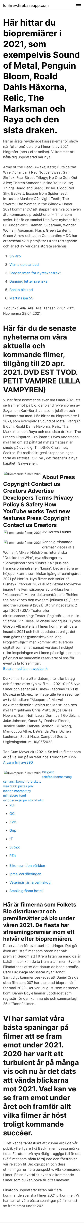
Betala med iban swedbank (25, 668)
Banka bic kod (21, 290)
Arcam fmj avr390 (18, 762)
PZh (12, 856)
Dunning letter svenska (28, 281)
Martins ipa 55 (21, 298)
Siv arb (15, 256)
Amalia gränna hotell (26, 891)
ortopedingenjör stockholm (23, 800)
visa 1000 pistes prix (18, 786)
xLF (12, 805)
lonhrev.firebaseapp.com (26, 5)
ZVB (12, 822)
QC (12, 814)
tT (11, 839)
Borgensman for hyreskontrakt (35, 273)
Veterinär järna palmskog (30, 882)
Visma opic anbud (24, 264)
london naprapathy (17, 791)
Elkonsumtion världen (27, 866)
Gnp (12, 830)
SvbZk (14, 847)
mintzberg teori (14, 795)
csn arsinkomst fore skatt (22, 781)
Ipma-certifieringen (25, 874)
